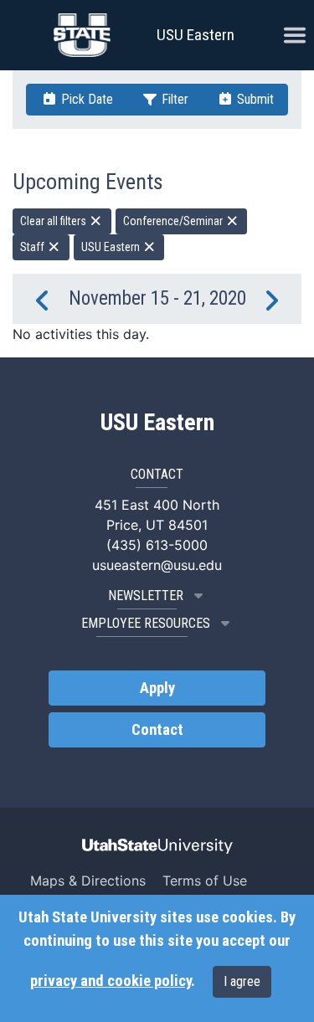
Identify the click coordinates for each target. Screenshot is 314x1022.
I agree (242, 981)
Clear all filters (54, 221)
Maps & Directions (88, 880)
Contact (157, 730)
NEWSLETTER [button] (145, 595)
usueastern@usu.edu (157, 565)
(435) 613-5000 (157, 545)
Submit (254, 99)
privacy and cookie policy (110, 981)
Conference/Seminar (174, 221)
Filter (173, 99)
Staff (33, 247)
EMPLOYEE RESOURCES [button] (145, 623)
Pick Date (85, 99)
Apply (157, 688)
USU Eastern (195, 34)
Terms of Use (204, 880)
